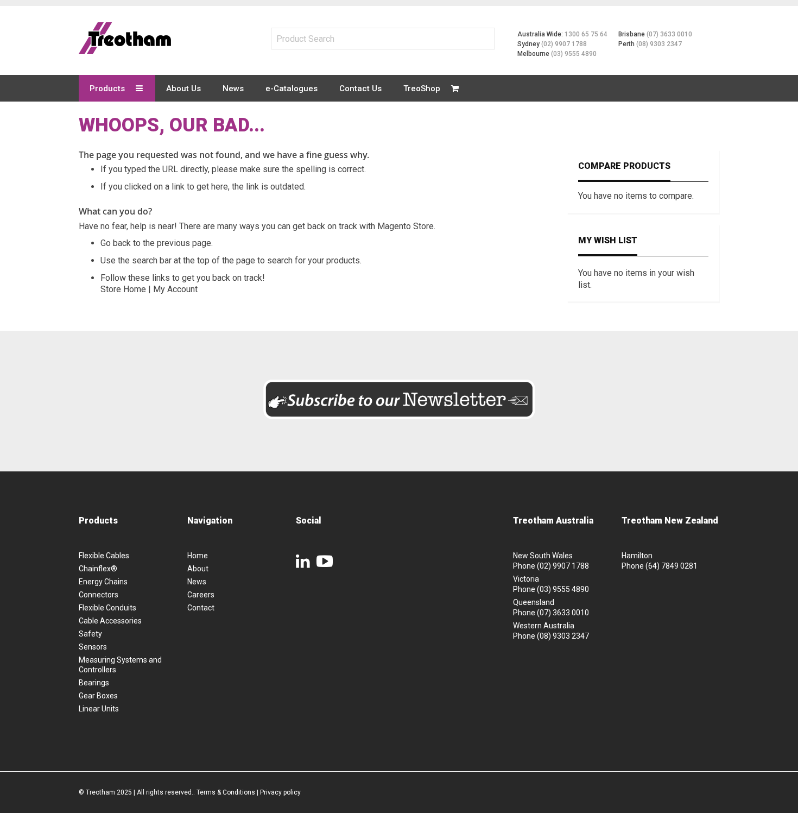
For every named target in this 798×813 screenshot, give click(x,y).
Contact (200, 607)
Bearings (94, 682)
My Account (175, 289)
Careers (200, 594)
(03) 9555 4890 (574, 54)
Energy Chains (103, 581)
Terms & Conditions (226, 792)
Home (197, 555)
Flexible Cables (104, 555)
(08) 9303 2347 (659, 44)
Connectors (98, 594)
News (196, 581)
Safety (90, 633)
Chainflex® (98, 568)
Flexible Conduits (107, 607)
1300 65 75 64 (586, 34)
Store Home (123, 289)
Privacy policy (280, 792)
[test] (125, 38)
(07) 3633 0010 (669, 34)
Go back (115, 243)
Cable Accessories (110, 620)
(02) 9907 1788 (564, 44)
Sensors (93, 646)
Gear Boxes (98, 695)
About (197, 568)
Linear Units (99, 708)
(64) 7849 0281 (671, 566)
